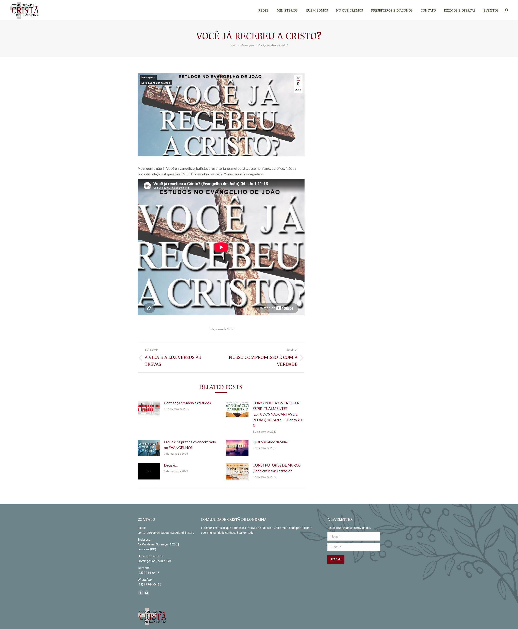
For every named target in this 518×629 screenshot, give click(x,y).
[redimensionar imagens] (149, 409)
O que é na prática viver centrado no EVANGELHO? (190, 445)
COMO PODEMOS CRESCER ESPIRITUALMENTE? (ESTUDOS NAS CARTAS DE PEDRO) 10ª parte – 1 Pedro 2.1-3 (278, 414)
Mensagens (148, 77)
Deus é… (171, 465)
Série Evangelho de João (155, 83)
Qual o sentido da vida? (270, 442)
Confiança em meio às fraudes (187, 403)
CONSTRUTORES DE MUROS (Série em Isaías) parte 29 (276, 468)
